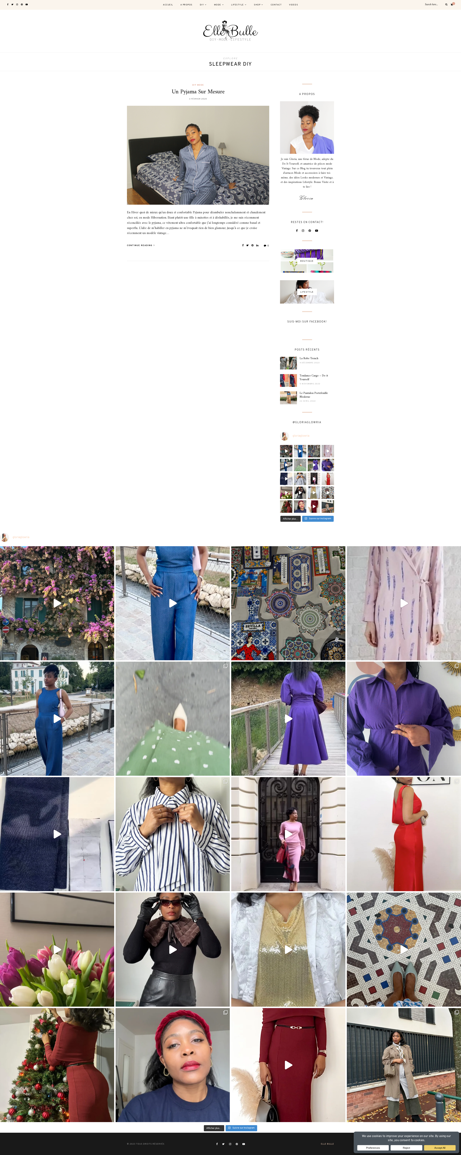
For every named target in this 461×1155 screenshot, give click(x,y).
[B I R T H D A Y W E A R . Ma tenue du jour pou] (286, 465)
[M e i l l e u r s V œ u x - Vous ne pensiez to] (314, 492)
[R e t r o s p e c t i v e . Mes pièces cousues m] (328, 492)
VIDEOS (293, 5)
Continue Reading (140, 245)
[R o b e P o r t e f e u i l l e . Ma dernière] (300, 465)
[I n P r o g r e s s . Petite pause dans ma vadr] (328, 465)
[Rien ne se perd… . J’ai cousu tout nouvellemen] (300, 492)
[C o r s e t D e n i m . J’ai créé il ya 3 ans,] (286, 479)
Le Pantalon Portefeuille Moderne (314, 395)
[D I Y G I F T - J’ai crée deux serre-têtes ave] (300, 506)
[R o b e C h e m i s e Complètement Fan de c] (314, 465)
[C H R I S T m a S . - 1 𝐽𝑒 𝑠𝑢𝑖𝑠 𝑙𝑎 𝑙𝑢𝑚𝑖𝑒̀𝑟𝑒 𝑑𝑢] (286, 506)
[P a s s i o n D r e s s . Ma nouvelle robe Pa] (286, 492)
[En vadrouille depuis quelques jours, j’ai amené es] (286, 451)
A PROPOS (186, 5)
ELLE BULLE (327, 1144)
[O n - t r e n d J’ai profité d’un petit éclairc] (314, 506)
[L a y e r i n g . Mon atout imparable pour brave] (328, 506)
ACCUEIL (168, 5)
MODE (217, 5)
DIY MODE (198, 85)
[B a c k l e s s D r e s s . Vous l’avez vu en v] (328, 479)
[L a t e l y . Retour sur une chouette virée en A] (314, 451)
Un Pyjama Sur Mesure (198, 92)
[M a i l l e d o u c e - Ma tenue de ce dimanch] (314, 479)
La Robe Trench (309, 358)
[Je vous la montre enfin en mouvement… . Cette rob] (328, 451)
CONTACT (276, 5)
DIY (202, 5)
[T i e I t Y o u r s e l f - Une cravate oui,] (300, 479)
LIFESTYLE (237, 5)
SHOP (257, 5)
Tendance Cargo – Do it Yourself (314, 377)
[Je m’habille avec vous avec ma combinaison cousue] (300, 451)
